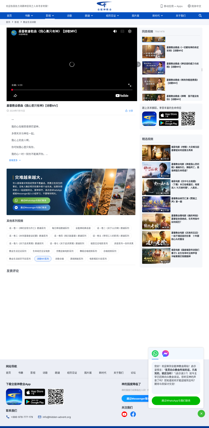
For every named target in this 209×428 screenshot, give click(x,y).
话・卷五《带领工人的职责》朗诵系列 (111, 235)
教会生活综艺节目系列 (20, 258)
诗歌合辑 (59, 258)
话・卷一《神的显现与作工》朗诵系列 (27, 228)
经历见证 (111, 15)
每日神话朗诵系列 (60, 228)
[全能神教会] (104, 6)
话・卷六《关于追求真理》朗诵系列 (26, 243)
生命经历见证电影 (41, 251)
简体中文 (196, 6)
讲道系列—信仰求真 (123, 243)
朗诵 (87, 15)
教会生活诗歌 (29, 22)
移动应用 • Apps (173, 6)
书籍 (27, 15)
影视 (48, 15)
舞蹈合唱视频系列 (88, 251)
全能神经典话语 (83, 228)
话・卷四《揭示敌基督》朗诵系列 (70, 235)
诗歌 (69, 15)
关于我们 (181, 15)
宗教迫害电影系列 (64, 251)
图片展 (135, 15)
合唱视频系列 (109, 251)
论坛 (133, 372)
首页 (9, 15)
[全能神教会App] (149, 118)
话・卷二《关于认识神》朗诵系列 (113, 228)
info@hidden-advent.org (57, 417)
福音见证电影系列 (99, 243)
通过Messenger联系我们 (141, 398)
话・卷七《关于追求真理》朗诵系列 (67, 243)
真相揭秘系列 (76, 258)
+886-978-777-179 (22, 417)
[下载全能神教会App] (14, 396)
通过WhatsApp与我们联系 (175, 400)
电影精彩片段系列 (98, 258)
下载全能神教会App (18, 384)
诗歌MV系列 (43, 258)
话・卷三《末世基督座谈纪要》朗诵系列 (28, 235)
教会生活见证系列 (17, 251)
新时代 (156, 15)
